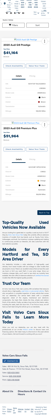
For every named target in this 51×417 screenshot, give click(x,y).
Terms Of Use (15, 410)
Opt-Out (32, 410)
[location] (5, 4)
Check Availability (14, 66)
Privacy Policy (9, 410)
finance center (28, 329)
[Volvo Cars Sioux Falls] (17, 13)
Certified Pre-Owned (42, 275)
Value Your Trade (37, 66)
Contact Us (12, 361)
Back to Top (44, 212)
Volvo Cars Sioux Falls (15, 235)
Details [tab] (19, 76)
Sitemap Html (21, 410)
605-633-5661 (22, 5)
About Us (7, 391)
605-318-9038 (30, 5)
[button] (44, 41)
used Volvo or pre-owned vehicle (32, 291)
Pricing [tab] (32, 76)
